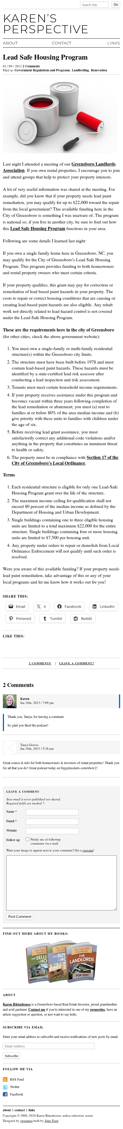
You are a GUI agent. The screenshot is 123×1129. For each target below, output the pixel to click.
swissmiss (26, 1120)
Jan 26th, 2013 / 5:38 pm (37, 748)
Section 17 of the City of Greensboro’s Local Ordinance (65, 460)
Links (113, 43)
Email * (11, 821)
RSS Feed (17, 1079)
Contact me (36, 1009)
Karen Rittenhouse (17, 1004)
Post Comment (19, 917)
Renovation (99, 70)
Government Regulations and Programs (42, 70)
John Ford (51, 1120)
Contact (61, 43)
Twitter (14, 1086)
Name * (11, 811)
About (10, 43)
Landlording (80, 70)
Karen (24, 698)
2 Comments (31, 66)
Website (11, 830)
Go (116, 5)
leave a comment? (76, 663)
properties (97, 1009)
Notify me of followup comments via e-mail (46, 841)
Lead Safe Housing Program (37, 228)
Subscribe (11, 1055)
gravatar (87, 850)
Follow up (13, 840)
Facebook (16, 1094)
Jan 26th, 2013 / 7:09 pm (37, 702)
